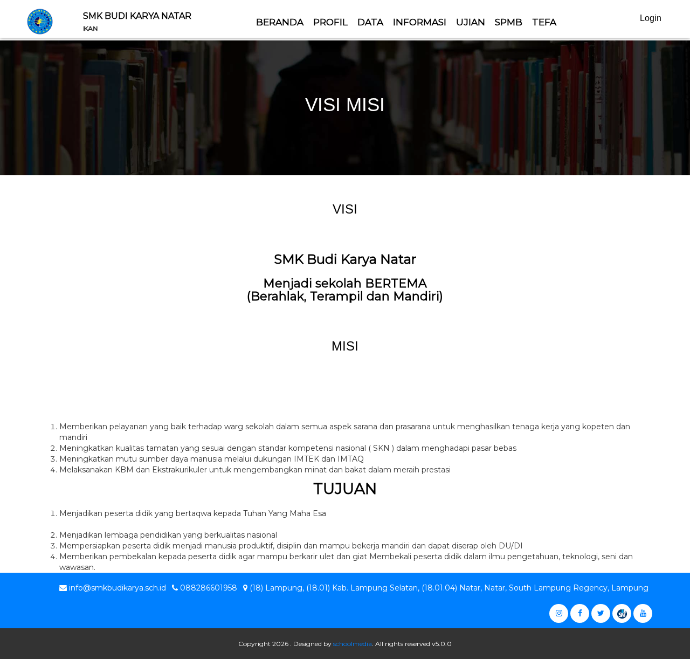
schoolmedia (352, 644)
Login (650, 18)
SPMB (508, 22)
